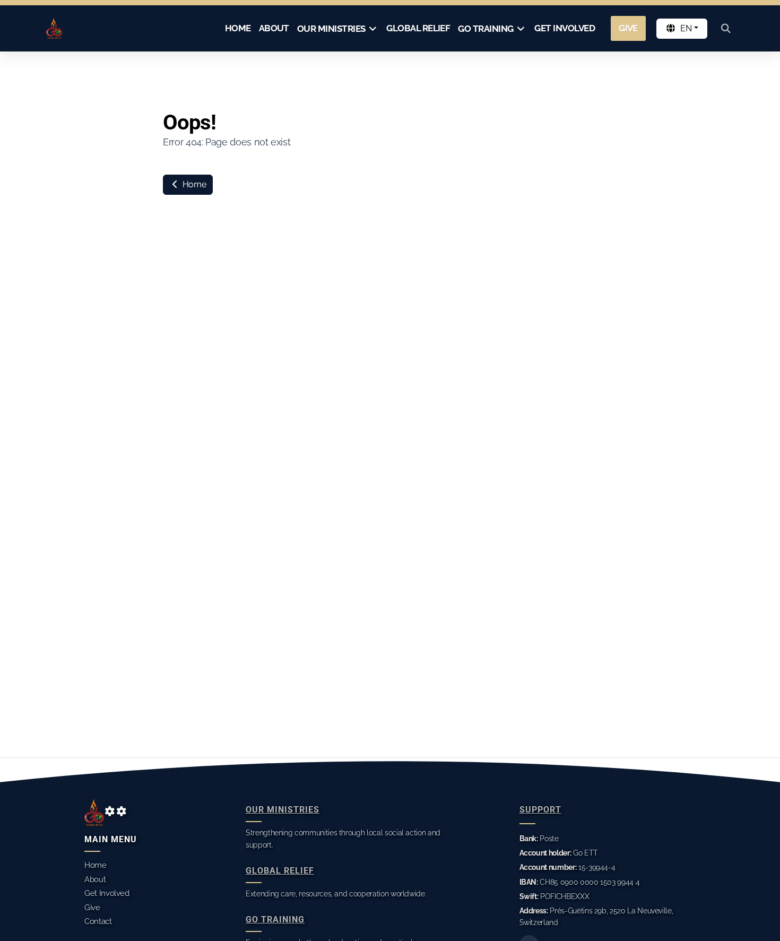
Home (193, 184)
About (95, 879)
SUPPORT (540, 810)
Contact (98, 921)
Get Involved (106, 892)
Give (92, 907)
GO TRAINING (275, 919)
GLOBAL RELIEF (280, 871)
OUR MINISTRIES (282, 810)
